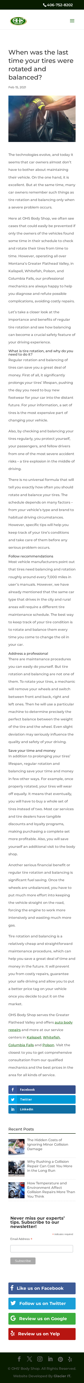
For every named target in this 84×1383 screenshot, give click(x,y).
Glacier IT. (62, 1376)
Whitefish (51, 1037)
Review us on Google (42, 1318)
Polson (48, 1045)
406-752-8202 (60, 5)
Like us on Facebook (40, 1288)
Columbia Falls (21, 1045)
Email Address (21, 1239)
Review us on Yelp (38, 1333)
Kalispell (34, 1037)
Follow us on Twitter (42, 1303)
